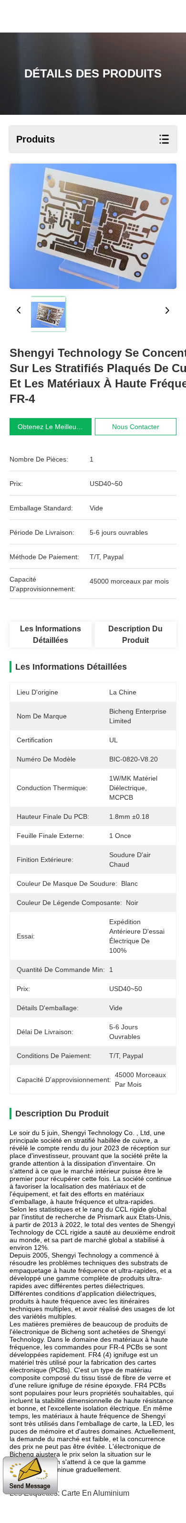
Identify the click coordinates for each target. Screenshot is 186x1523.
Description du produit (135, 634)
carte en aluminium (95, 1493)
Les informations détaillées (50, 634)
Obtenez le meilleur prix (55, 426)
